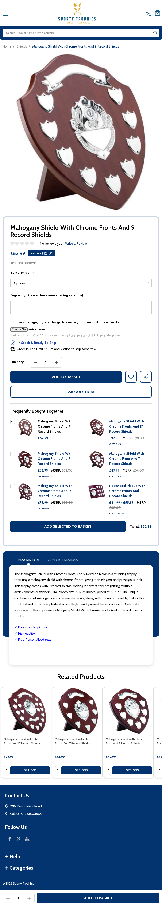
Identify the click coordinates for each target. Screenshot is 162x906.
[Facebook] (9, 839)
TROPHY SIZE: (22, 273)
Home (7, 46)
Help (14, 856)
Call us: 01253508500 (26, 814)
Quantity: (17, 362)
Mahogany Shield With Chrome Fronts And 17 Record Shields (126, 426)
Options (115, 444)
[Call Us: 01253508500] (149, 13)
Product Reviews (62, 560)
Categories (21, 868)
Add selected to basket (68, 526)
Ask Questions (81, 391)
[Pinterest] (18, 839)
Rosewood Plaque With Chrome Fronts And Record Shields (127, 491)
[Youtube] (27, 839)
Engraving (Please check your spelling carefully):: (47, 295)
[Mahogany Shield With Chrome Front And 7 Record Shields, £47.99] (129, 711)
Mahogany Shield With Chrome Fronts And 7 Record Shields (55, 459)
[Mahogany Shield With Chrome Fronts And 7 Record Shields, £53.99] (78, 711)
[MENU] (5, 13)
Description (28, 560)
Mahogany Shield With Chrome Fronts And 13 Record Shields (55, 491)
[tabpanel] (26, 732)
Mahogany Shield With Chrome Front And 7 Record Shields (126, 459)
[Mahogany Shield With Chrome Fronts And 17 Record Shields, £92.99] (27, 711)
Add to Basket (66, 377)
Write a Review (76, 244)
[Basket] (157, 13)
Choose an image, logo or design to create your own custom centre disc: (66, 322)
